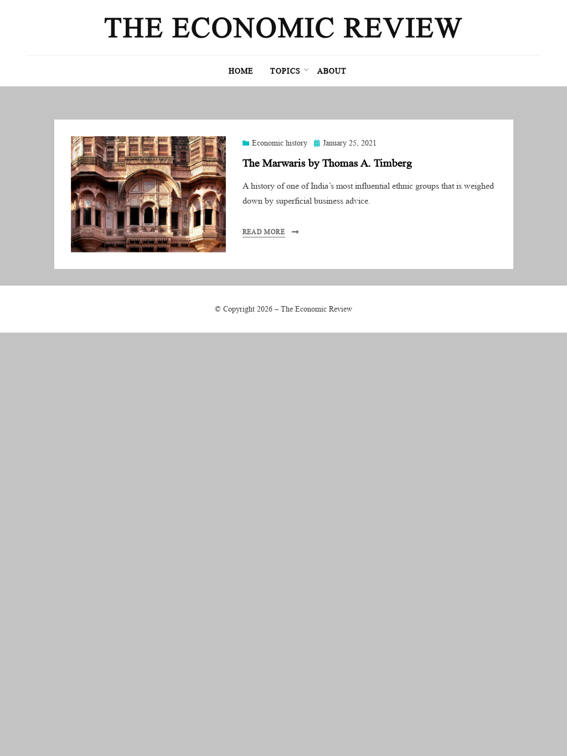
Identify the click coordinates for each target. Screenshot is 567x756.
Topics (285, 71)
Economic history (279, 143)
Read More (264, 232)
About (332, 71)
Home (241, 71)
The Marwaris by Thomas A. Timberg (327, 163)
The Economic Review (283, 27)
